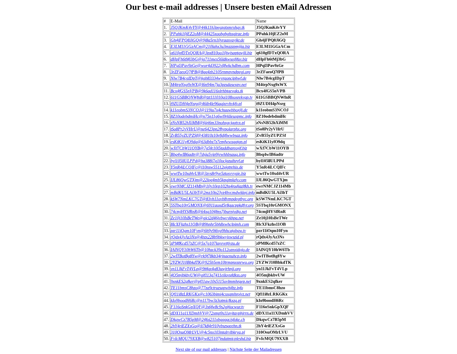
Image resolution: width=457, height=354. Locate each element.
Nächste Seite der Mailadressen (256, 349)
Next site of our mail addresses (201, 349)
